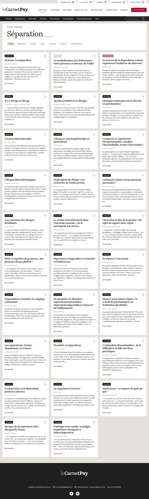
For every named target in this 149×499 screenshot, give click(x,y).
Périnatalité (54, 19)
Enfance (43, 19)
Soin (97, 19)
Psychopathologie (84, 19)
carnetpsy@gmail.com (64, 487)
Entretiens (111, 10)
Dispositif (32, 19)
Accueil (9, 27)
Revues (124, 10)
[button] (10, 43)
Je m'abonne (139, 10)
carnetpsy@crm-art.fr (97, 487)
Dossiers (55, 10)
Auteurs (67, 10)
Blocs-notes (81, 10)
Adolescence (20, 19)
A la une (8, 19)
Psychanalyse (68, 19)
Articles (43, 10)
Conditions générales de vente (39, 487)
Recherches (97, 10)
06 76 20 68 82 (115, 487)
